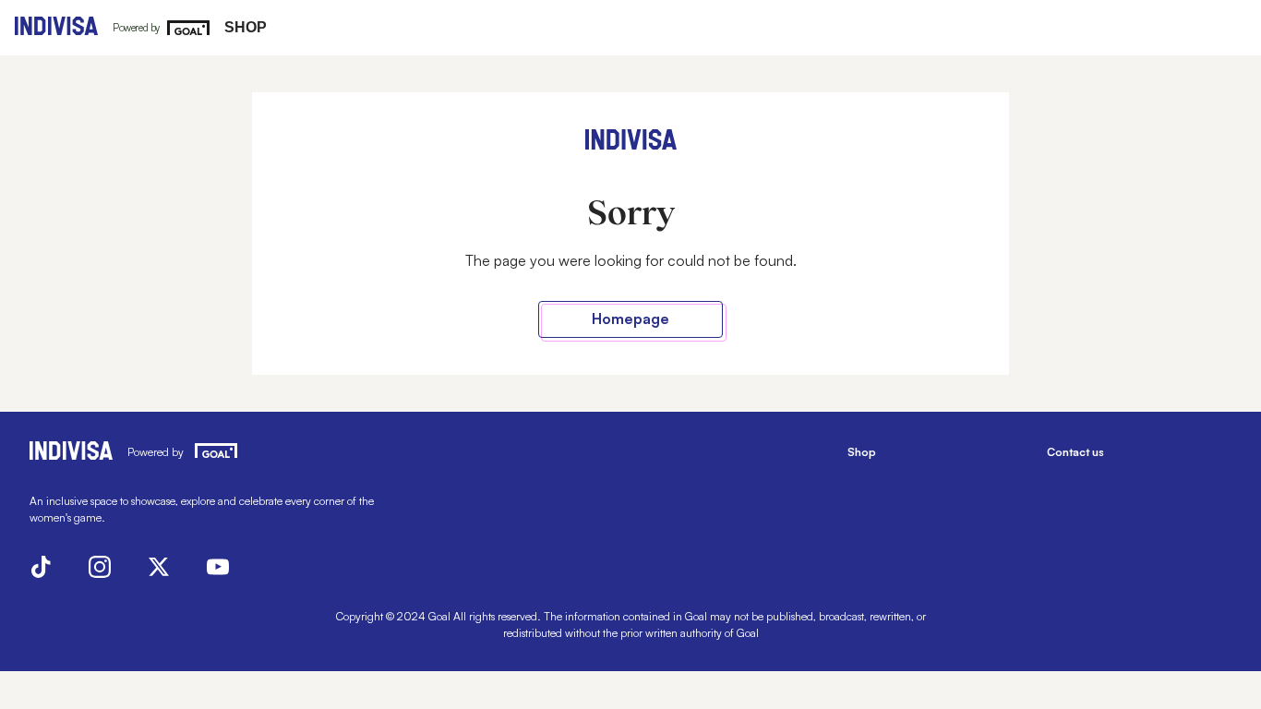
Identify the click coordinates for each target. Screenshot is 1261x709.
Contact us (1075, 452)
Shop (245, 27)
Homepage (630, 318)
